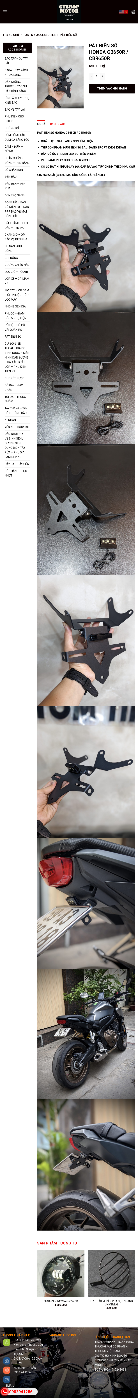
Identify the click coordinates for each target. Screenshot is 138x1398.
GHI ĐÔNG (11, 258)
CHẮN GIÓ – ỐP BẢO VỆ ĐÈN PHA (16, 237)
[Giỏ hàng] (133, 12)
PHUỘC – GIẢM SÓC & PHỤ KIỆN (15, 316)
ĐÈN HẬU (11, 176)
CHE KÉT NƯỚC (14, 378)
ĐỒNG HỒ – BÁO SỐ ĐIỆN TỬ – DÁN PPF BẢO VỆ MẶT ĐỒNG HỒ (17, 209)
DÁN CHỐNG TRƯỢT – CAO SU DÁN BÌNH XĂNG (16, 86)
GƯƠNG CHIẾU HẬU (17, 265)
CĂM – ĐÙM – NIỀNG (14, 149)
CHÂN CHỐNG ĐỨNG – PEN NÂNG (17, 160)
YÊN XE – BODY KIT (17, 427)
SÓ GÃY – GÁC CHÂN (14, 388)
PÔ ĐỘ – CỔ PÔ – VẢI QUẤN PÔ (16, 327)
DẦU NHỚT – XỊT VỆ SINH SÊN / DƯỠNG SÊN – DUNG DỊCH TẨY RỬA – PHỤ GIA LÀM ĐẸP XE (15, 445)
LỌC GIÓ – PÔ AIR (16, 272)
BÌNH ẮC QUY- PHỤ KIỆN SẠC (17, 100)
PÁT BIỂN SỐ (68, 35)
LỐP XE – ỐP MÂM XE (17, 281)
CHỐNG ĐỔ (12, 128)
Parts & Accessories (40, 35)
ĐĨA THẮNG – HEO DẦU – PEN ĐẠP (16, 225)
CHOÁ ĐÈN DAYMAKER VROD (61, 1301)
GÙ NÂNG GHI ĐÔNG (13, 248)
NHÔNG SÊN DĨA (15, 306)
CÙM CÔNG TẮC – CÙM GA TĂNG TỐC (17, 137)
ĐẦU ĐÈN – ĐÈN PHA (15, 186)
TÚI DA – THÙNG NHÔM (15, 399)
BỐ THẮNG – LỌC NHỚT (16, 473)
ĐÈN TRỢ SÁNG (14, 195)
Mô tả (41, 124)
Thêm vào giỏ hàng (112, 88)
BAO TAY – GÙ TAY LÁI (16, 61)
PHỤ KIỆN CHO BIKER (14, 119)
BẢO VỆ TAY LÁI (15, 109)
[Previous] (37, 1283)
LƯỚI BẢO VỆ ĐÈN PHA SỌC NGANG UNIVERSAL (112, 1303)
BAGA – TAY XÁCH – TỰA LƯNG (16, 73)
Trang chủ (11, 35)
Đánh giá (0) (57, 124)
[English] (121, 11)
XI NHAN (10, 420)
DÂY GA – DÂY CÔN (17, 464)
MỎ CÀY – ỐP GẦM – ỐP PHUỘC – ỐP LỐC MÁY (17, 295)
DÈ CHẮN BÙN (14, 170)
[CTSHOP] (69, 11)
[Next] (135, 1283)
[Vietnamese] (126, 11)
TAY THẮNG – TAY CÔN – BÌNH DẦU (16, 411)
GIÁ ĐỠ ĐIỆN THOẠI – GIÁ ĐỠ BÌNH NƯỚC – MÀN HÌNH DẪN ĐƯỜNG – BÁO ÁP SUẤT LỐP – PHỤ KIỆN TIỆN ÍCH (17, 357)
